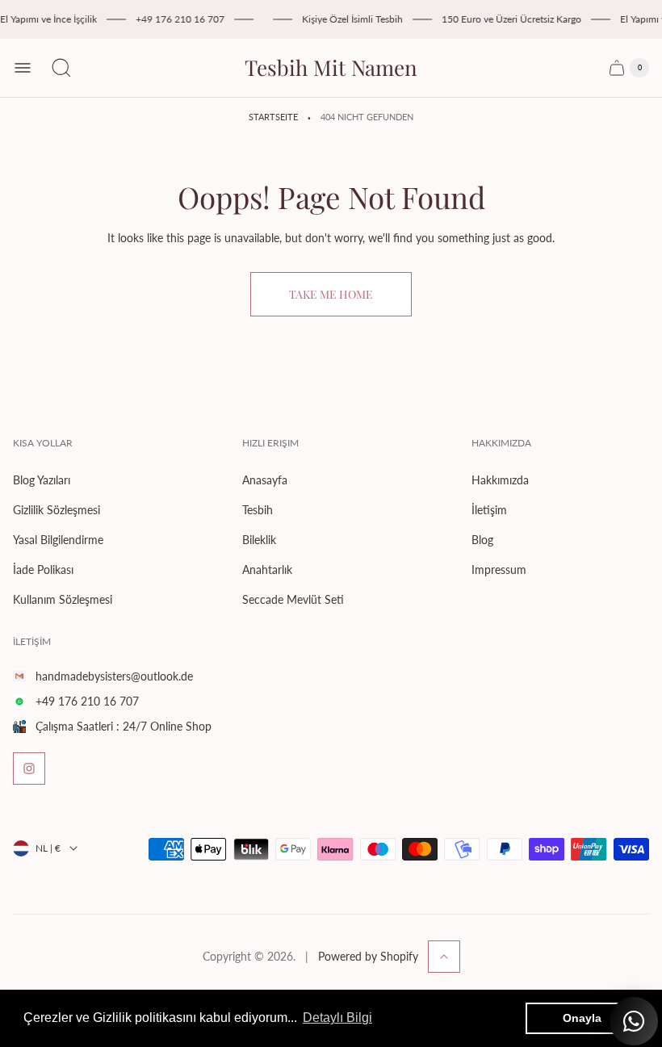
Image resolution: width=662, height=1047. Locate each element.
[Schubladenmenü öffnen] (22, 68)
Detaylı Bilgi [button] (337, 1017)
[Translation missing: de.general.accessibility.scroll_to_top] (444, 956)
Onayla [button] (582, 1017)
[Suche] (61, 68)
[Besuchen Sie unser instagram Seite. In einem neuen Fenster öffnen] (29, 768)
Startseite (273, 117)
